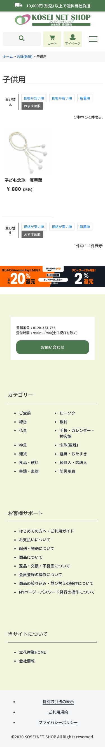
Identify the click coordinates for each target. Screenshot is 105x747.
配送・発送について (36, 548)
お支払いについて (34, 539)
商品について (31, 557)
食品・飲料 (29, 462)
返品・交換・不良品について (44, 566)
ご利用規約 (58, 712)
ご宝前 (25, 413)
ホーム (8, 56)
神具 (23, 445)
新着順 (85, 98)
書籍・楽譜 (29, 471)
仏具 (23, 430)
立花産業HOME (32, 652)
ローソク (67, 413)
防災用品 (67, 471)
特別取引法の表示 (58, 701)
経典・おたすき (73, 453)
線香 (23, 421)
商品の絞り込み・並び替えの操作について (56, 583)
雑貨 (23, 453)
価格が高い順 (62, 98)
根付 (63, 421)
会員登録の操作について (40, 574)
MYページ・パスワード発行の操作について (57, 592)
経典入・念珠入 (73, 462)
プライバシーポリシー (58, 722)
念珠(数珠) (24, 56)
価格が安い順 (34, 98)
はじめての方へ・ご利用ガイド (46, 531)
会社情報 (27, 661)
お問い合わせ (52, 347)
